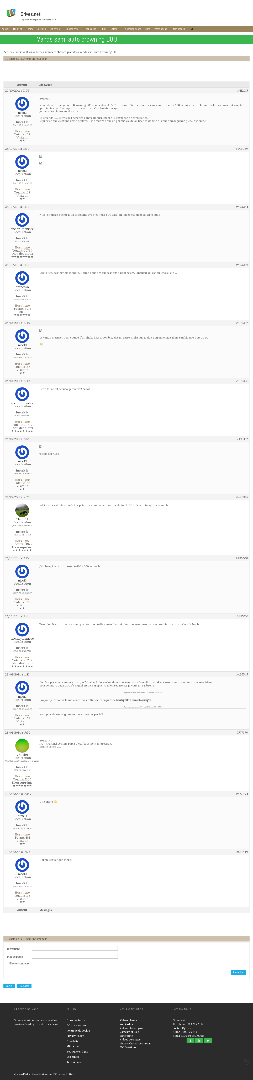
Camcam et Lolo (129, 1031)
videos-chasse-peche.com (135, 1043)
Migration (17, 28)
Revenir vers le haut (247, 1062)
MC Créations (128, 1047)
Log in (9, 986)
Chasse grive (72, 28)
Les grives (55, 28)
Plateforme (126, 1035)
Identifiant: (13, 948)
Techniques (90, 28)
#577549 (242, 851)
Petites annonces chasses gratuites (56, 52)
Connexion (238, 972)
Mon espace (179, 28)
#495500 (242, 558)
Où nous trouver (76, 1025)
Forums (19, 52)
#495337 (242, 439)
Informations (160, 28)
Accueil (5, 28)
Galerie (114, 28)
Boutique (41, 28)
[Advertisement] (126, 73)
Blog (104, 28)
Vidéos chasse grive (132, 1028)
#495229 (242, 148)
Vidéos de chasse (130, 1039)
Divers (30, 52)
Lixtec (72, 1074)
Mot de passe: (15, 956)
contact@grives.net (184, 1028)
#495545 (242, 674)
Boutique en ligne (77, 1051)
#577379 (242, 732)
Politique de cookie (78, 1030)
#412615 (243, 90)
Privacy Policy (75, 1035)
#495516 (242, 616)
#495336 (242, 381)
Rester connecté (19, 963)
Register (24, 986)
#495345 (242, 497)
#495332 (242, 322)
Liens (147, 28)
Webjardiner (127, 1024)
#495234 (242, 206)
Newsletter (73, 1041)
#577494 (242, 793)
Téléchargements (132, 28)
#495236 (242, 264)
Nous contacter (76, 1020)
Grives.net (31, 14)
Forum (30, 28)
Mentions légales (22, 1074)
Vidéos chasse (128, 1020)
